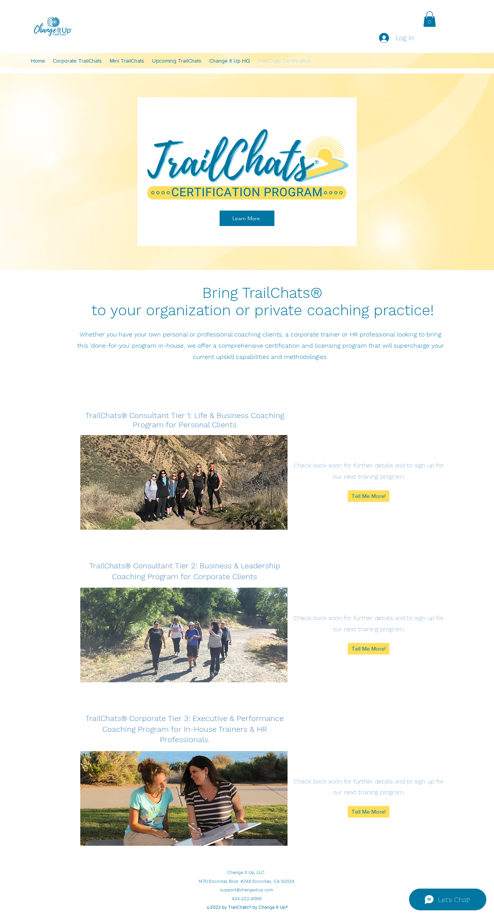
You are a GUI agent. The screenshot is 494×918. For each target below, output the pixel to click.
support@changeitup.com (246, 889)
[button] (429, 19)
